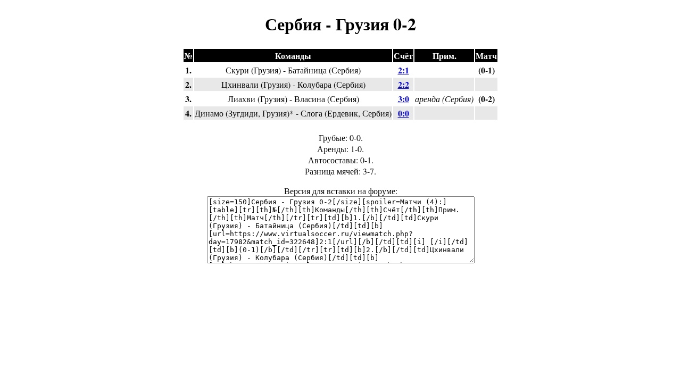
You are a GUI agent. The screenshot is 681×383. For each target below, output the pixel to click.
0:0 (403, 113)
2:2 (403, 84)
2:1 (403, 70)
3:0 (403, 99)
